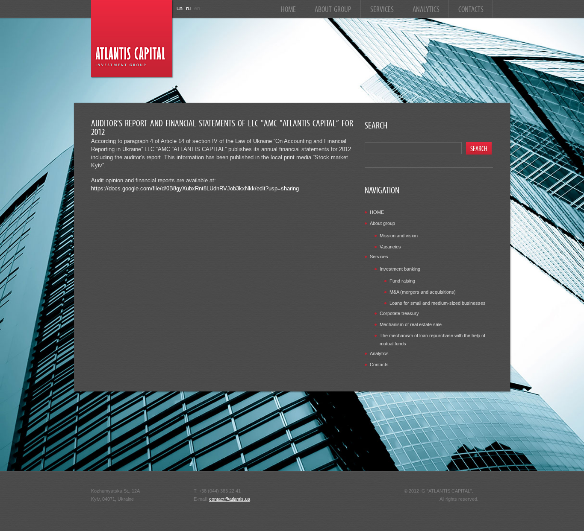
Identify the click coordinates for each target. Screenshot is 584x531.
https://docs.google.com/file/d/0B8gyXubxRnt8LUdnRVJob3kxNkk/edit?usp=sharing (195, 188)
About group (333, 8)
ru (188, 8)
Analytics (426, 8)
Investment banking (400, 268)
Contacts (471, 8)
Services (382, 8)
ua (180, 8)
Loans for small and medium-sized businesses (437, 303)
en (197, 8)
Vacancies (390, 246)
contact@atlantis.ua (229, 499)
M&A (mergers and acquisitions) (422, 292)
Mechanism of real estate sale (411, 324)
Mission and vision (399, 235)
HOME (288, 8)
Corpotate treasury (399, 313)
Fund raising (402, 280)
